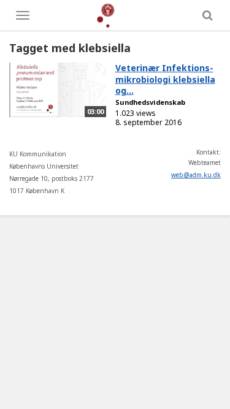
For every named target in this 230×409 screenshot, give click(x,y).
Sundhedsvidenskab (150, 102)
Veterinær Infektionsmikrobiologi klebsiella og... (165, 79)
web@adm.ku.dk (196, 174)
